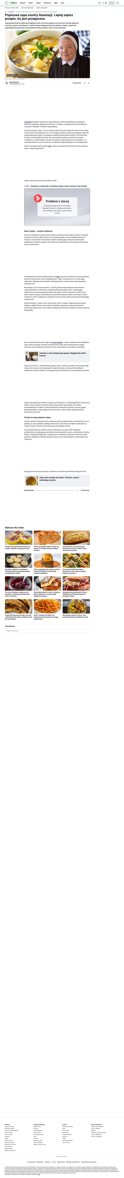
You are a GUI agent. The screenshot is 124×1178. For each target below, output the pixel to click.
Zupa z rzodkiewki (95, 1128)
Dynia (34, 1136)
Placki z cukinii (37, 1132)
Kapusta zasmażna (9, 1142)
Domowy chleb (66, 1142)
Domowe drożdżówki (67, 1140)
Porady (38, 3)
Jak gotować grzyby (38, 1134)
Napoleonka (65, 1132)
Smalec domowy (9, 1140)
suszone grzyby (57, 342)
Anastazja (28, 122)
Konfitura (35, 1138)
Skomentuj (77, 83)
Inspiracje (47, 3)
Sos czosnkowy (8, 1146)
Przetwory (35, 1128)
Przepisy (23, 3)
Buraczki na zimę (37, 1140)
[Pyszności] (15, 3)
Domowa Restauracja (27, 8)
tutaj (39, 1174)
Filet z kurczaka (8, 1134)
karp (58, 277)
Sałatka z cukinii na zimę (39, 1144)
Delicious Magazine (41, 8)
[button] (104, 3)
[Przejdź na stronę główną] (7, 4)
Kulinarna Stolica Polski (11, 8)
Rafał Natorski (14, 82)
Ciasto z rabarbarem (96, 1134)
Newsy (31, 3)
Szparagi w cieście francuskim (98, 1132)
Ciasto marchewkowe (67, 1126)
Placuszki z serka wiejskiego (11, 1130)
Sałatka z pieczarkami (10, 1150)
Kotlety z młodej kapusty (97, 1126)
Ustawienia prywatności (88, 1162)
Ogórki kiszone (37, 1126)
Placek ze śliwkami (67, 1134)
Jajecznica (7, 1136)
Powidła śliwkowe (37, 1130)
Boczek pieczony (9, 1148)
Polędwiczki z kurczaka (10, 1144)
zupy (49, 146)
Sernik (63, 1128)
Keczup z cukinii (9, 1132)
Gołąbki (6, 1138)
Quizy (62, 3)
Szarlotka (64, 1136)
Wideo (56, 3)
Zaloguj (111, 3)
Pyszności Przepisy (9, 1126)
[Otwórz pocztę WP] (99, 3)
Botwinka (93, 1130)
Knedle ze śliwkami (38, 1142)
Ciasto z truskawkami (96, 1136)
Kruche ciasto (65, 1130)
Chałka (64, 1138)
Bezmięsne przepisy (9, 1128)
